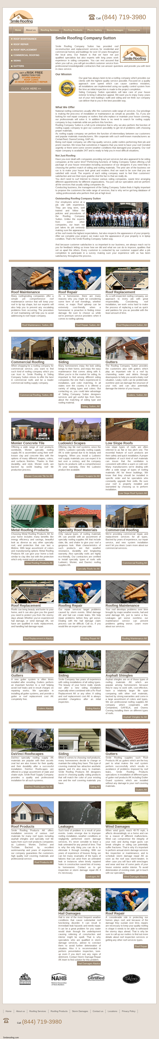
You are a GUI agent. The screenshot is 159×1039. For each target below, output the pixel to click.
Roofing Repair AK (90, 638)
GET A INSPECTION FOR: (31, 80)
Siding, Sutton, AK (91, 406)
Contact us (134, 30)
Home (18, 30)
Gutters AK (141, 789)
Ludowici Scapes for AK (88, 476)
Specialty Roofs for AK (88, 568)
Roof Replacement (25, 49)
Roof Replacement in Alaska (38, 638)
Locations (112, 1011)
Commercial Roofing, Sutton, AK (36, 395)
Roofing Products (73, 30)
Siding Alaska (93, 708)
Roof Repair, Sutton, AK (88, 325)
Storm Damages (115, 30)
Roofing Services (50, 30)
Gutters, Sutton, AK (137, 395)
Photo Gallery (94, 30)
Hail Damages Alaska (89, 963)
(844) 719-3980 (124, 17)
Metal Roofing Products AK (39, 563)
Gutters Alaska (45, 708)
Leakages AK (93, 876)
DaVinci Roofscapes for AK (39, 786)
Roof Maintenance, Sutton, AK (37, 325)
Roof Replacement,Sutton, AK (132, 325)
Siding (17, 60)
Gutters (19, 66)
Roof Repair (21, 44)
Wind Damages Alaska (135, 876)
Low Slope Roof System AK (133, 493)
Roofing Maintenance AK (134, 638)
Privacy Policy (128, 1011)
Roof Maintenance (25, 39)
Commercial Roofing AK (135, 563)
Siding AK (95, 786)
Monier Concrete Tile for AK (39, 476)
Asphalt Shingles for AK (135, 717)
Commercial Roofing (26, 55)
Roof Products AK (43, 862)
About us (31, 30)
